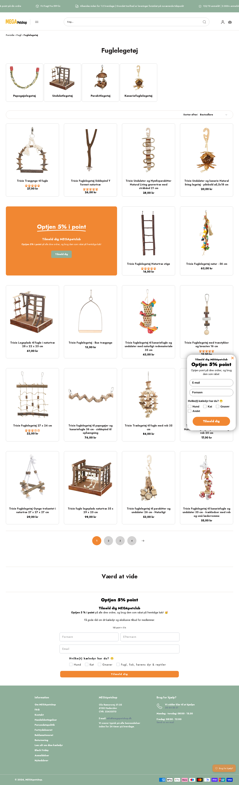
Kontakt (39, 714)
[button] (32, 185)
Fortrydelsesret (43, 730)
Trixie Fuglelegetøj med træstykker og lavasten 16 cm (206, 344)
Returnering (41, 740)
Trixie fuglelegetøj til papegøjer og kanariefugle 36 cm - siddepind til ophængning (90, 429)
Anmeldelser (42, 755)
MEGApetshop (33, 779)
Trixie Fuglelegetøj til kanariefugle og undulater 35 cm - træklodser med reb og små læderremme (207, 512)
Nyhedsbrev (41, 760)
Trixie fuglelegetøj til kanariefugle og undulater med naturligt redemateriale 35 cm (149, 346)
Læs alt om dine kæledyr (49, 745)
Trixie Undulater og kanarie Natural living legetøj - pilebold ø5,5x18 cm (206, 182)
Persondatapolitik (45, 724)
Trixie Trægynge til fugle (32, 181)
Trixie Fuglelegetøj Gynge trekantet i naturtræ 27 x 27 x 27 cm (32, 510)
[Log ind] (222, 22)
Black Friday (42, 750)
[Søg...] (204, 22)
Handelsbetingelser (46, 719)
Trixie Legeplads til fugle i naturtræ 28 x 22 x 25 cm (32, 344)
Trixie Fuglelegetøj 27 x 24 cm (32, 425)
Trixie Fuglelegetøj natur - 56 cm (206, 264)
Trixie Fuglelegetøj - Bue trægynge (90, 343)
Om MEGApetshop (45, 704)
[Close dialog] (232, 358)
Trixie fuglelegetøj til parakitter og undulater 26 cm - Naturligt (148, 510)
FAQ (37, 709)
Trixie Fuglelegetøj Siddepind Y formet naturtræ (90, 182)
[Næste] (143, 541)
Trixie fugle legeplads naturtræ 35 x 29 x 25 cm (90, 510)
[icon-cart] (229, 22)
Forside (10, 35)
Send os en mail (165, 722)
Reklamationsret (44, 735)
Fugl (18, 35)
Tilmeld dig (119, 674)
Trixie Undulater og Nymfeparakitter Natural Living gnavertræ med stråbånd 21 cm (148, 184)
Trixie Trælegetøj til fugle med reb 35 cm (148, 427)
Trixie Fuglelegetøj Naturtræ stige (148, 264)
